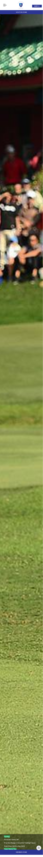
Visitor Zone (21, 12)
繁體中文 (37, 6)
